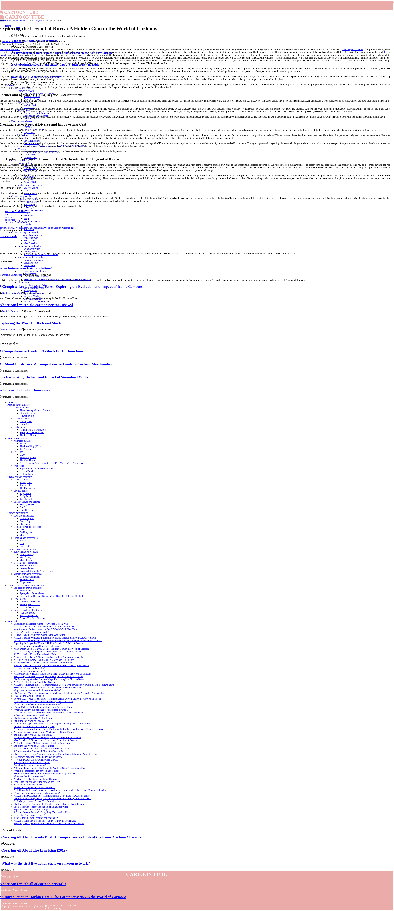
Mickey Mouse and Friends (27, 501)
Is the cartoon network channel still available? (36, 818)
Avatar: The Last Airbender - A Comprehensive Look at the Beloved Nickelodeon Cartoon (58, 640)
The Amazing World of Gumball (35, 410)
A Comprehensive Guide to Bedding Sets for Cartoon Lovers (43, 662)
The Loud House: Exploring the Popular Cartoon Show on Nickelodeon (49, 804)
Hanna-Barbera (21, 479)
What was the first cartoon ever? (29, 776)
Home (10, 402)
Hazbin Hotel (26, 471)
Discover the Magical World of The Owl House (37, 646)
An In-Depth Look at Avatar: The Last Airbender (37, 801)
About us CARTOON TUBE (62, 905)
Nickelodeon (20, 427)
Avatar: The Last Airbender (33, 429)
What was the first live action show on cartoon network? (41, 709)
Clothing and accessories (26, 538)
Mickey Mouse (27, 504)
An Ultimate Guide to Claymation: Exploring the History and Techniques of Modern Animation (60, 790)
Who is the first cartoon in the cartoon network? (37, 782)
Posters (23, 529)
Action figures (27, 518)
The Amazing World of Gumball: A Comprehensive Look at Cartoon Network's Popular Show (59, 693)
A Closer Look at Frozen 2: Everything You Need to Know (42, 812)
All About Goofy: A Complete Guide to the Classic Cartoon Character (48, 651)
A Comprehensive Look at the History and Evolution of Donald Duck (47, 737)
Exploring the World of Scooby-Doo (31, 721)
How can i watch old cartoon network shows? (36, 759)
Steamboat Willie (28, 565)
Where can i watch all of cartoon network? (34, 787)
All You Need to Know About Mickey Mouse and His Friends (44, 660)
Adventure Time (28, 416)
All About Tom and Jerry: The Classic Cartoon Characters (42, 748)
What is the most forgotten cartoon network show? (38, 770)
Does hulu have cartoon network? (30, 765)
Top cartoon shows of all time (28, 587)
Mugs (22, 535)
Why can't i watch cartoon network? (31, 632)
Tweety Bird (26, 499)
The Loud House (28, 435)
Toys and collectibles (24, 515)
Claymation (25, 582)
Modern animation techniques (28, 574)
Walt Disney (26, 557)
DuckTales (25, 424)
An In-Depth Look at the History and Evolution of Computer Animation (49, 712)
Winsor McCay (27, 554)
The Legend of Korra (352, 49)
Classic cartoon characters (19, 477)
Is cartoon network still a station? (29, 668)
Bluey (23, 454)
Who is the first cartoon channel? (29, 815)
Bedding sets (26, 532)
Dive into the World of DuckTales (30, 696)
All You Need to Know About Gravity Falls (35, 654)
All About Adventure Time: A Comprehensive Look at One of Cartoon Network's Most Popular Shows (64, 684)
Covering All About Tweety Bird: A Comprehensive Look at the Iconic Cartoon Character (57, 698)
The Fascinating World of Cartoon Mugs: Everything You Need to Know (49, 679)
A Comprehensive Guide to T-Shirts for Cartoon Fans (40, 751)
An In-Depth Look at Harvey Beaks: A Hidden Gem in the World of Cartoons (51, 648)
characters (10, 219)
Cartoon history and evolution (21, 549)
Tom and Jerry (27, 485)
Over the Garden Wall (30, 601)
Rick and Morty (27, 612)
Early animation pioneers (26, 551)
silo (6, 214)
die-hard (9, 217)
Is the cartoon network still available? (32, 715)
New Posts (12, 621)
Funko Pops (25, 521)
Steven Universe (28, 413)
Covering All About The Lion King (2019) (34, 726)
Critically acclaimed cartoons (28, 610)
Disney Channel (21, 418)
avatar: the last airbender (17, 222)
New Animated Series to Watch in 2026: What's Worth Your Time (51, 463)
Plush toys (25, 524)
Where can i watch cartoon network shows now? (37, 704)
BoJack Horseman (29, 615)
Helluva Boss (26, 474)
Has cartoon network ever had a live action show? (38, 757)
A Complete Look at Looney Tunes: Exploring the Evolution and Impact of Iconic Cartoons (58, 729)
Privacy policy (55, 908)
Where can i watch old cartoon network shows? (37, 793)
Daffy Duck (25, 496)
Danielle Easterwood (12, 41)
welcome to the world (15, 211)
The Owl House (27, 460)
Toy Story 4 (25, 449)
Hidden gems (37, 20)
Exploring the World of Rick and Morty (33, 734)
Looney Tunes (21, 490)
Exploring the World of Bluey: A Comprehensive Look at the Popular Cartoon (51, 665)
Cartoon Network (22, 407)
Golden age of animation (26, 562)
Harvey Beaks (27, 607)
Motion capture (27, 579)
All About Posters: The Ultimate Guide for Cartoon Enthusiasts (44, 626)
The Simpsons (27, 590)
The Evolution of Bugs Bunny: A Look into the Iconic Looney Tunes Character (52, 798)
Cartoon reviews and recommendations (14, 20)
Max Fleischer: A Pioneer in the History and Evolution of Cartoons (46, 740)
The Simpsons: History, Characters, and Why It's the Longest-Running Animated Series (56, 754)
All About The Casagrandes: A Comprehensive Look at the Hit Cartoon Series (52, 795)
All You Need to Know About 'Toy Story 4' (35, 682)
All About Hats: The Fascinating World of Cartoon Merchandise (45, 820)
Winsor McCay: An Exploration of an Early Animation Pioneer (44, 707)
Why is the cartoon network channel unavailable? (37, 690)
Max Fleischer (27, 560)
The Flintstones (27, 488)
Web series (19, 465)
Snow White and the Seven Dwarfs (37, 571)
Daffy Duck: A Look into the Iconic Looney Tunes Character (43, 701)
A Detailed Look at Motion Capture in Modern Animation (42, 743)
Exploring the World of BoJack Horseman (34, 745)
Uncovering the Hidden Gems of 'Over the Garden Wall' (41, 623)
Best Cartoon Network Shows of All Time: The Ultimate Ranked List (53, 596)
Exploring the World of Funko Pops (31, 809)
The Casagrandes (28, 457)
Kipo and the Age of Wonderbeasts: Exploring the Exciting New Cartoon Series (52, 723)
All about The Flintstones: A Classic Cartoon (35, 779)
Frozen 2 (24, 443)
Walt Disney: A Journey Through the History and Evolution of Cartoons (48, 676)
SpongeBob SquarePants (32, 432)
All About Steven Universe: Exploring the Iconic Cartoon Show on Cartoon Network (55, 637)
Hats (22, 543)
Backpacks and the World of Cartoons (32, 762)
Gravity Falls (26, 421)
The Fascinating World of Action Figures (33, 718)
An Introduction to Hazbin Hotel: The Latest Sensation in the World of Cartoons (52, 673)
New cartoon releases (17, 438)
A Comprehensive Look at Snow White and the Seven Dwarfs (44, 732)
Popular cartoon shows (18, 404)
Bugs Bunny (26, 493)
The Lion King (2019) (30, 446)
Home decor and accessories (27, 526)
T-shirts (23, 540)
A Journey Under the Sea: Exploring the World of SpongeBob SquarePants (50, 768)
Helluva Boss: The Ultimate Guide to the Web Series (39, 635)
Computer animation (30, 576)
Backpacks (25, 546)
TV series (18, 452)
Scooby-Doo (26, 482)
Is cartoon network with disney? (29, 671)
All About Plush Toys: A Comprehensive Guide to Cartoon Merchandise (49, 657)
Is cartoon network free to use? (28, 784)
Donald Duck (26, 510)
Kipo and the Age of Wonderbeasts (37, 468)
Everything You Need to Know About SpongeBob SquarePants (44, 773)
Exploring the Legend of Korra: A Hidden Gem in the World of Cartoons (49, 643)
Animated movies (22, 440)
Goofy (23, 507)
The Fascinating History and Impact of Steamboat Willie (41, 806)
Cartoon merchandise (17, 513)
